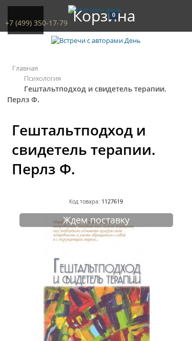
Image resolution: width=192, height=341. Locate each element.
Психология (42, 78)
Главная (25, 68)
